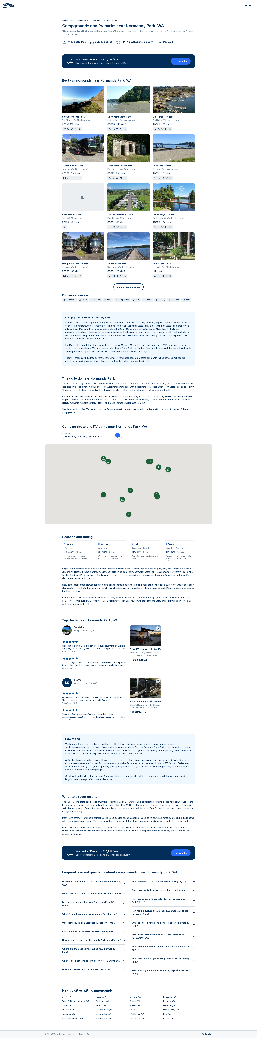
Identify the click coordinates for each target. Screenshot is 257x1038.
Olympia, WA (135, 997)
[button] (87, 435)
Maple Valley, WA (103, 1014)
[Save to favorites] (158, 628)
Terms (81, 1034)
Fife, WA (167, 1014)
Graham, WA (135, 1001)
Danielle (79, 627)
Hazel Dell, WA (169, 1005)
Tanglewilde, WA (137, 1018)
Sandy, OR (66, 1005)
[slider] (70, 641)
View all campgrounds (128, 287)
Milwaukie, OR (68, 1010)
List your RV (180, 61)
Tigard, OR (134, 1010)
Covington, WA (102, 1001)
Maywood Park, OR (104, 1010)
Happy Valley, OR (171, 1010)
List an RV (248, 5)
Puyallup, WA (169, 1001)
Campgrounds (67, 20)
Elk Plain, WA (101, 1005)
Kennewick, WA (170, 997)
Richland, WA (135, 1005)
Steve (77, 679)
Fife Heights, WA (137, 1014)
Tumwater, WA (68, 1014)
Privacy (90, 1034)
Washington (97, 20)
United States (83, 20)
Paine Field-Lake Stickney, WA (75, 1001)
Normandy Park (112, 20)
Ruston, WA (168, 1018)
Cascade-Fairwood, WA (72, 1018)
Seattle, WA (67, 997)
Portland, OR (101, 997)
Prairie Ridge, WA (103, 1018)
